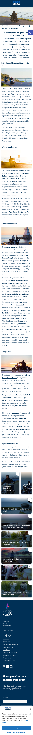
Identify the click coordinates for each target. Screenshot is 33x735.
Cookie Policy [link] (11, 732)
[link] (30, 32)
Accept (16, 728)
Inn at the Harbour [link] (22, 429)
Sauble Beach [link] (10, 247)
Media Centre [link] (7, 655)
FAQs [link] (14, 655)
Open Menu (4, 3)
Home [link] (4, 26)
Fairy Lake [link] (18, 283)
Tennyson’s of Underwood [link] (13, 329)
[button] (30, 709)
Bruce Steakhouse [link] (20, 418)
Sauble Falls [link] (13, 181)
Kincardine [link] (14, 413)
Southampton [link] (23, 250)
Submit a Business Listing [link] (10, 644)
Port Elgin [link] (5, 313)
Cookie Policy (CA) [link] (9, 660)
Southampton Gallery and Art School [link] (16, 294)
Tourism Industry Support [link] (10, 652)
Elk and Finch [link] (20, 305)
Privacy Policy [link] (20, 732)
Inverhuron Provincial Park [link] (21, 395)
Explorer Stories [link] (12, 26)
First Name (7, 698)
